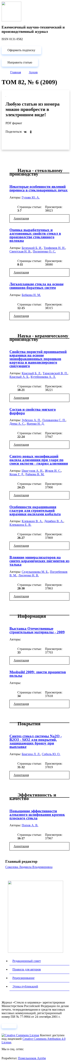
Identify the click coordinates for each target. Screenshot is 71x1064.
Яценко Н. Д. (35, 423)
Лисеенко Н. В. (28, 575)
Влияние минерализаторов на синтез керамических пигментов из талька (39, 561)
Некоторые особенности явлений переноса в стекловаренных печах (38, 188)
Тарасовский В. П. (55, 373)
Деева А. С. (17, 423)
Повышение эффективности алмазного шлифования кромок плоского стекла (37, 814)
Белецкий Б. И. (32, 248)
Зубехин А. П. (31, 420)
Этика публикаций (25, 986)
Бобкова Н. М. (31, 295)
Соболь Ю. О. (51, 754)
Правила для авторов (26, 969)
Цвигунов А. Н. (32, 470)
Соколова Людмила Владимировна (28, 867)
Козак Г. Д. (16, 474)
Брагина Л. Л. (31, 754)
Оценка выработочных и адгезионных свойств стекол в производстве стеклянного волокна (35, 235)
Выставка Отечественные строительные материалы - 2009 (37, 630)
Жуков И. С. (53, 470)
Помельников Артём (32, 1058)
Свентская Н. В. (20, 251)
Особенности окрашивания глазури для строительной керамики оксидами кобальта (35, 510)
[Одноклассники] (30, 132)
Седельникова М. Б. (35, 571)
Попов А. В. (30, 825)
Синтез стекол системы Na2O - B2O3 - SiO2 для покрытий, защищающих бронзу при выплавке (35, 741)
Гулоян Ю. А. (31, 197)
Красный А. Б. (19, 376)
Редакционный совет (26, 961)
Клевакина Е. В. (20, 524)
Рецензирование (23, 978)
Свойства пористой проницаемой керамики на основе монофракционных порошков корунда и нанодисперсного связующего (38, 359)
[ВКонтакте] (25, 132)
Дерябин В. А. (54, 521)
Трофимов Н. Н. (54, 248)
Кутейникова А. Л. (43, 376)
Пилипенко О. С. (44, 251)
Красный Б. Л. (31, 373)
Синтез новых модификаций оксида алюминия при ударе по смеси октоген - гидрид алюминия (38, 459)
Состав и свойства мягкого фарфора (32, 411)
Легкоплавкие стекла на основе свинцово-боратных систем (36, 286)
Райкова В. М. (34, 474)
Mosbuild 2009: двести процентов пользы (37, 674)
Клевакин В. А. (32, 521)
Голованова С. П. (54, 420)
